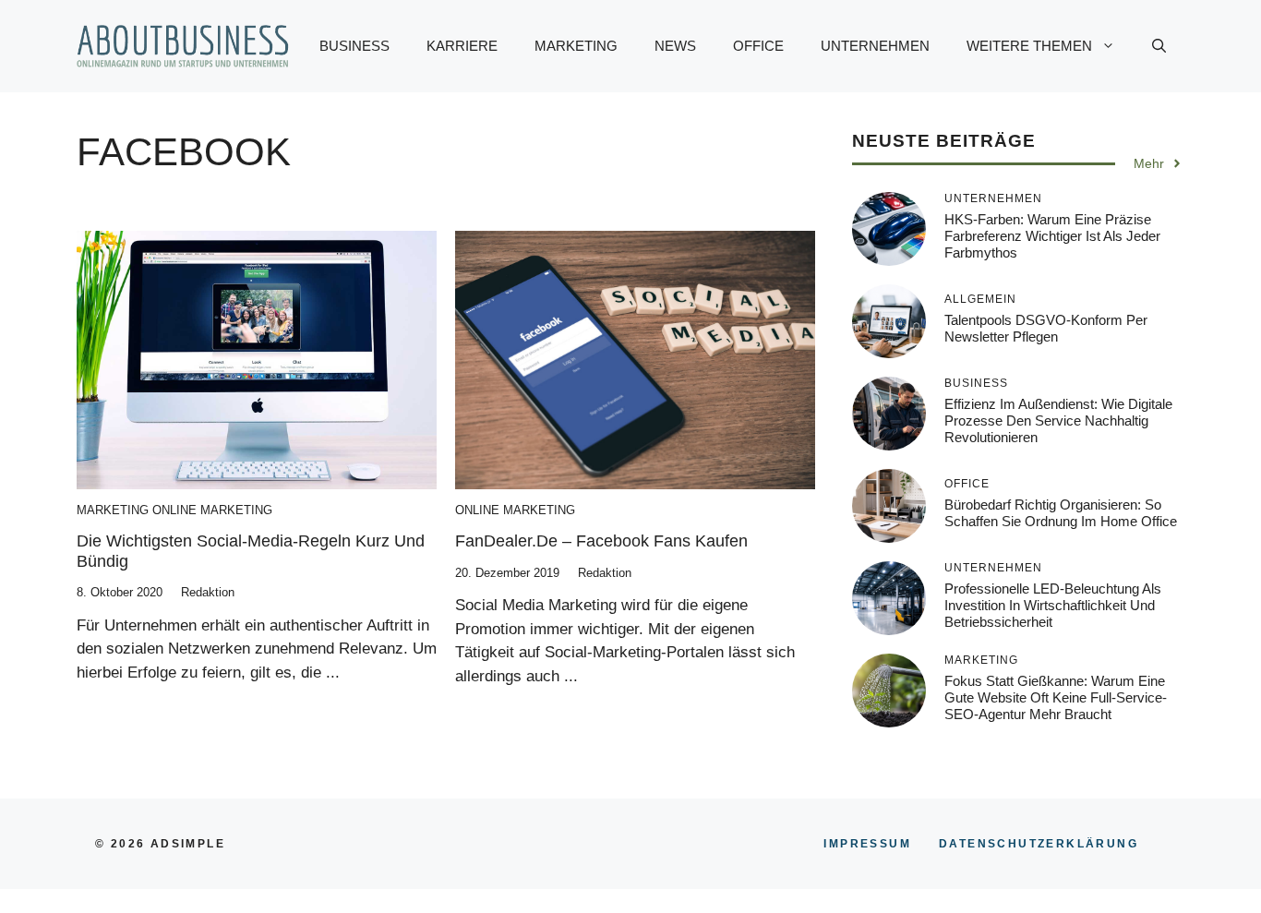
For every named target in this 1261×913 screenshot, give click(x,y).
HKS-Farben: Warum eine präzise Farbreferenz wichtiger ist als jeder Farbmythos (1052, 234)
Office (758, 46)
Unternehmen (875, 46)
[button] (1159, 46)
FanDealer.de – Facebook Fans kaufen (601, 541)
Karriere (462, 46)
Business (354, 46)
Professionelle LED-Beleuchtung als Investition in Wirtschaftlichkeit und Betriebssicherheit (1052, 604)
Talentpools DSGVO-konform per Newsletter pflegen (1045, 327)
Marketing (576, 46)
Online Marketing (212, 510)
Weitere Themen (1029, 46)
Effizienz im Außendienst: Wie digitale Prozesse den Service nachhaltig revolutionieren (1058, 419)
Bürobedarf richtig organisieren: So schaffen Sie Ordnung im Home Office (1060, 512)
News (675, 46)
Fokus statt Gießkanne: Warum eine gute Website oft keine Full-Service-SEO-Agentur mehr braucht (1055, 696)
